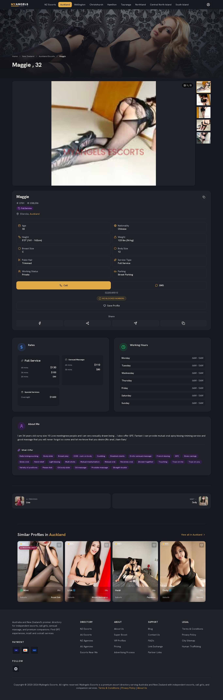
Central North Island (160, 4)
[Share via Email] (135, 323)
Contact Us (154, 634)
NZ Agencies (86, 640)
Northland (140, 4)
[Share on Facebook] (39, 323)
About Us (119, 628)
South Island (182, 4)
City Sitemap (188, 640)
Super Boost (120, 634)
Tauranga (126, 4)
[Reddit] (15, 668)
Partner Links (155, 652)
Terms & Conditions (192, 628)
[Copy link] (204, 197)
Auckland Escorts (47, 56)
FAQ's (151, 640)
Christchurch (96, 4)
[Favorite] (59, 545)
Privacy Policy (189, 634)
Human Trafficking (191, 646)
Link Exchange (155, 646)
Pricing (117, 646)
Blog (150, 628)
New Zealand (28, 56)
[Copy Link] (183, 323)
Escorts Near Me (89, 652)
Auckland (65, 4)
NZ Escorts (50, 4)
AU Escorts (86, 634)
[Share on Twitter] (87, 323)
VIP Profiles (120, 640)
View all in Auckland (191, 534)
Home (15, 56)
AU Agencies (86, 646)
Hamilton (112, 4)
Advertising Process (124, 652)
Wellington (79, 4)
